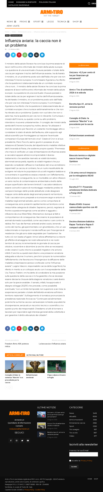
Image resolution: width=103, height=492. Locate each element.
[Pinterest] (19, 54)
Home (7, 32)
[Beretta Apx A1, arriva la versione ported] (41, 434)
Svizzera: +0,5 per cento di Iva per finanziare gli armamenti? (82, 75)
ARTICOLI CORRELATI (15, 355)
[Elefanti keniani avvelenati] (35, 366)
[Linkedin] (30, 54)
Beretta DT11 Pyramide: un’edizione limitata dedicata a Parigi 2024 (83, 190)
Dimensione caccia (24, 32)
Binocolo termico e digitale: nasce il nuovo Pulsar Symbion (82, 158)
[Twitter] (13, 54)
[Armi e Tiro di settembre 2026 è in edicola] (41, 426)
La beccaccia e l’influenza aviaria (52, 344)
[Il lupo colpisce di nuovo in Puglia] (56, 366)
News (14, 32)
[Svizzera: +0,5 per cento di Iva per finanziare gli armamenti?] (41, 415)
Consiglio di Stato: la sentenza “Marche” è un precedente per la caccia (81, 121)
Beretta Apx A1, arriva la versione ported (56, 433)
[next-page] (10, 387)
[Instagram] (16, 440)
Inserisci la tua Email (78, 450)
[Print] (36, 54)
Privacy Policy (86, 461)
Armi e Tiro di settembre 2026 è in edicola (56, 425)
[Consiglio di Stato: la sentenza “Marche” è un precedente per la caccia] (14, 366)
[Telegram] (42, 54)
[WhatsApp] (24, 54)
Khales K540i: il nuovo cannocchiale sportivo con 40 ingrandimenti (83, 207)
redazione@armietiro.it (19, 429)
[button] (86, 3)
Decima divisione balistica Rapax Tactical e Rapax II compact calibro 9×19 (81, 224)
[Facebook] (7, 54)
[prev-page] (6, 387)
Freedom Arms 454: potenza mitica (17, 345)
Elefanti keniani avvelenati (81, 135)
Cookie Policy (40, 490)
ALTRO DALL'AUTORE (35, 355)
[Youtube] (28, 440)
